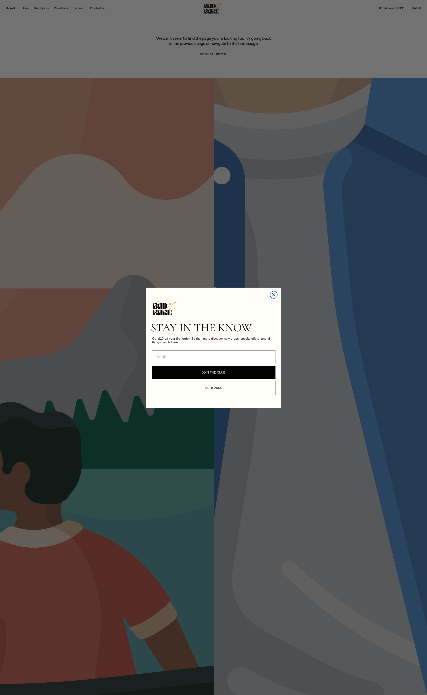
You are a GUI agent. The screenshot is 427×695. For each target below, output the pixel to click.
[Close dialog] (273, 294)
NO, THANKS (213, 387)
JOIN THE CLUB (213, 372)
